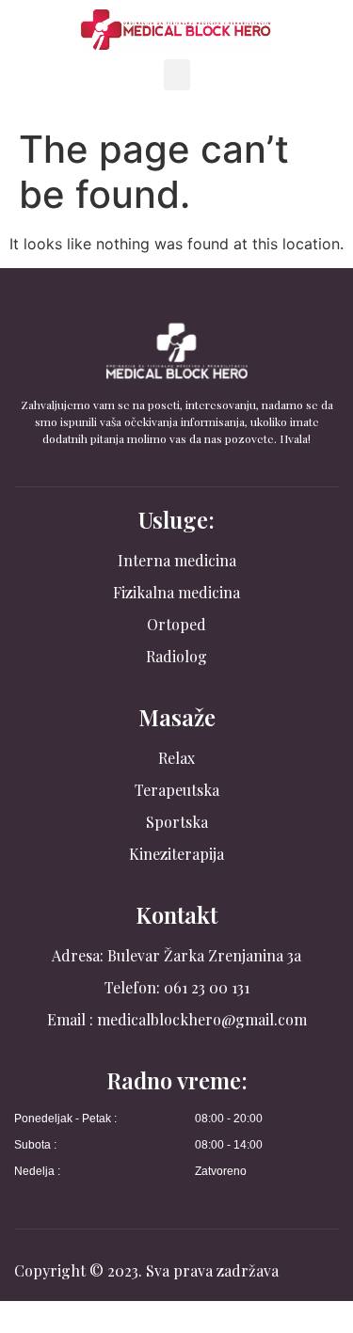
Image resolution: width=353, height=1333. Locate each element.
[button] (177, 74)
